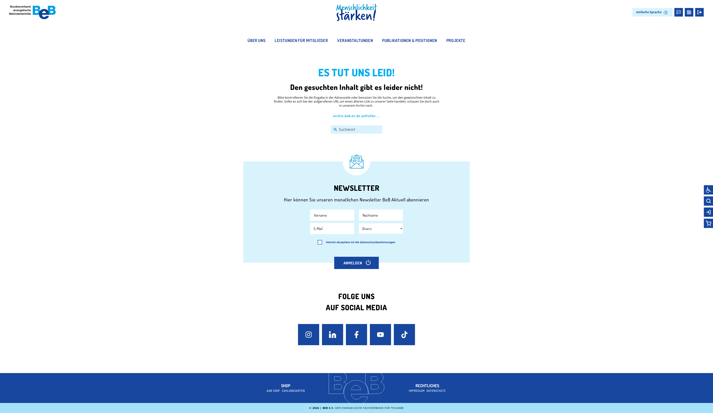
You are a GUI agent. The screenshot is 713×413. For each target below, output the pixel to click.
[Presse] (689, 12)
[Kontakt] (678, 12)
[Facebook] (356, 334)
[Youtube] (380, 334)
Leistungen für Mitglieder (301, 40)
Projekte (455, 40)
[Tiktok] (404, 334)
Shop (285, 385)
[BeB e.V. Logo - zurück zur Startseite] (32, 12)
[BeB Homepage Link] (356, 12)
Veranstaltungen (355, 40)
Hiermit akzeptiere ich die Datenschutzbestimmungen (360, 242)
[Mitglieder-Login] (699, 12)
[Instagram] (308, 334)
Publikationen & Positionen (409, 40)
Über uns (256, 40)
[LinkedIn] (332, 334)
